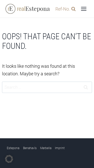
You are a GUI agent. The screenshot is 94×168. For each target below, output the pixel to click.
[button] (9, 159)
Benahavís (30, 148)
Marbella (45, 148)
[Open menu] (83, 8)
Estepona (13, 148)
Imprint (60, 148)
